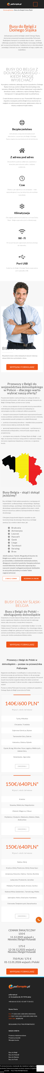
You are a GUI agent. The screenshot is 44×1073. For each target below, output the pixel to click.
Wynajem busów (14, 1040)
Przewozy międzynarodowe (17, 1035)
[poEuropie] (15, 4)
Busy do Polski (13, 1059)
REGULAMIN (13, 1024)
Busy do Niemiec (14, 1057)
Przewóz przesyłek (14, 1038)
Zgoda (6, 1071)
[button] (39, 920)
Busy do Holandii (14, 1055)
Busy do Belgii (13, 1052)
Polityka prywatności (19, 1071)
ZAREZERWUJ (22, 766)
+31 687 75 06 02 (27, 1001)
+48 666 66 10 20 (14, 1001)
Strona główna (8, 10)
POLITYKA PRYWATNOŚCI (26, 1024)
